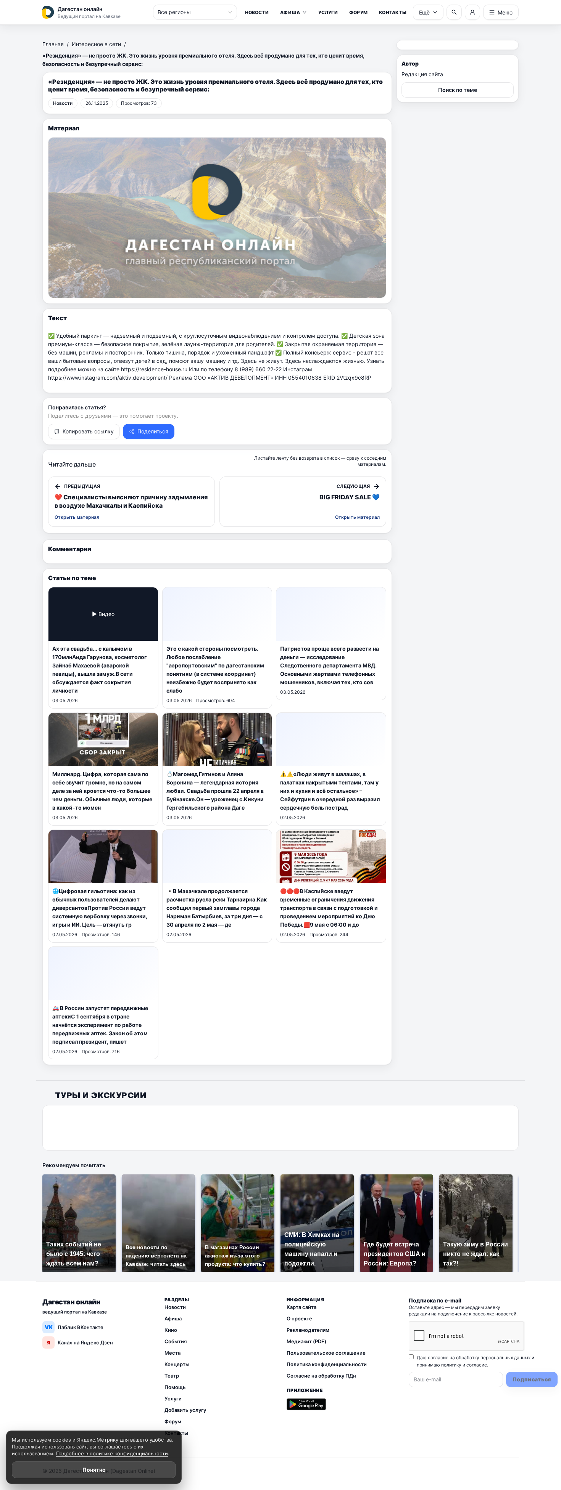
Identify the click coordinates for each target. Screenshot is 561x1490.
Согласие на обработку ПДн (321, 1376)
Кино (170, 1330)
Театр (171, 1376)
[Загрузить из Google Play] (306, 1404)
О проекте (299, 1318)
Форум (358, 12)
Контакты (392, 12)
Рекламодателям (308, 1330)
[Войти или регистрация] (472, 12)
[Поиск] (454, 12)
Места (172, 1353)
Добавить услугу (185, 1410)
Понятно (94, 1469)
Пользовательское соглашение (326, 1353)
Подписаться (532, 1379)
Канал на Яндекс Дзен (80, 1342)
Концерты (176, 1364)
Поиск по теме (457, 90)
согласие (476, 1365)
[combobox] (192, 12)
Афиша (290, 12)
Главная (53, 44)
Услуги (327, 12)
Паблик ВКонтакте (74, 1327)
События (175, 1341)
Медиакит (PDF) (306, 1341)
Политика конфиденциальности (327, 1364)
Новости (257, 12)
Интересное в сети (96, 44)
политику (451, 1365)
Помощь (175, 1387)
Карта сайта (301, 1307)
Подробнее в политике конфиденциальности (112, 1453)
